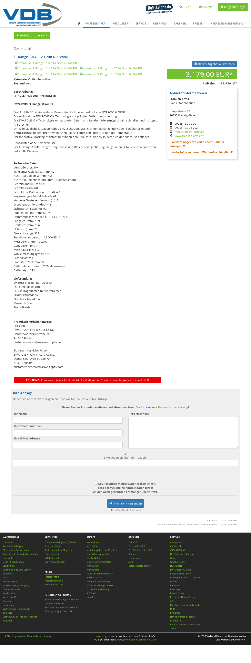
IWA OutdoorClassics (180, 569)
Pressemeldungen (54, 580)
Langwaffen (9, 565)
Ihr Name (20, 414)
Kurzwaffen (8, 557)
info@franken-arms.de (189, 132)
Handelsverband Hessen (182, 616)
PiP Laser (174, 585)
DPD (172, 608)
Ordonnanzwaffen (12, 589)
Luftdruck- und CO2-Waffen (17, 569)
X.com (132, 639)
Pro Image (175, 589)
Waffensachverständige (98, 581)
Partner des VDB (136, 546)
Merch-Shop (93, 546)
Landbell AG (176, 620)
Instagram (122, 639)
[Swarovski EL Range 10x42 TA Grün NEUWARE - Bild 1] (46, 63)
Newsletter (92, 597)
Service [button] (141, 23)
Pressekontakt (52, 576)
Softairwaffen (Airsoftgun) (16, 585)
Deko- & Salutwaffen (13, 561)
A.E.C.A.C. (91, 593)
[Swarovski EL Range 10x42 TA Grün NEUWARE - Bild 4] (46, 74)
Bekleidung (8, 604)
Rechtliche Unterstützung (183, 597)
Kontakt (132, 553)
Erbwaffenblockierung (98, 589)
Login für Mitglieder (55, 561)
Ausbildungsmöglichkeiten (100, 585)
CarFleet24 (175, 546)
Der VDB (132, 542)
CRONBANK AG (178, 550)
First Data (175, 612)
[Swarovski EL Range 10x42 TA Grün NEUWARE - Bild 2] (46, 68)
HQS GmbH (176, 565)
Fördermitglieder (53, 553)
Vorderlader (9, 593)
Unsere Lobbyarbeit (55, 603)
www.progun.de (104, 636)
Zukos (173, 628)
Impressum (134, 557)
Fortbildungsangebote (98, 553)
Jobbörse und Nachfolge (99, 561)
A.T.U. (173, 601)
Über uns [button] (160, 23)
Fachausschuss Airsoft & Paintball (62, 607)
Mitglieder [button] (121, 23)
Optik (6, 577)
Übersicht (8, 542)
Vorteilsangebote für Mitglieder (102, 550)
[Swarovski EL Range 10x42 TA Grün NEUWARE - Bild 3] (111, 68)
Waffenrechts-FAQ (54, 584)
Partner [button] (180, 23)
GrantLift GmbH (178, 561)
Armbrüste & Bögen (13, 546)
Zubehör (7, 601)
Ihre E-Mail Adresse (27, 438)
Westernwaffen (10, 597)
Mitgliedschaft (52, 557)
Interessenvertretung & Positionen (62, 599)
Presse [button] (198, 23)
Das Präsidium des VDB (140, 550)
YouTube (152, 639)
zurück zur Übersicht (33, 35)
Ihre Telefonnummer (28, 426)
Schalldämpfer (10, 581)
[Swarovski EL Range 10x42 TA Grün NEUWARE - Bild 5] (111, 74)
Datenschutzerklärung (173, 407)
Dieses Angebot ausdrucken (216, 64)
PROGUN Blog (94, 557)
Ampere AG (176, 542)
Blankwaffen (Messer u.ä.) (16, 550)
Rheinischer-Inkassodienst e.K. (185, 624)
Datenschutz (34, 636)
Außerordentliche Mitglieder (59, 550)
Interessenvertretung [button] (227, 23)
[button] (79, 23)
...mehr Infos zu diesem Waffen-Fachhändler (200, 152)
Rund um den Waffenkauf (100, 573)
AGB (130, 561)
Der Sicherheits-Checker (182, 553)
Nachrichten (93, 542)
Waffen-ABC (93, 565)
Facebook (141, 639)
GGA (172, 557)
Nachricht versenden (127, 503)
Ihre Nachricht (139, 414)
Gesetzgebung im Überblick (58, 611)
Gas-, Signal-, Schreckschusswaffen (20, 553)
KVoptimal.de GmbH (180, 573)
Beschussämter (94, 577)
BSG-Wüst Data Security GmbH (185, 604)
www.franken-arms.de (189, 136)
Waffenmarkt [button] (95, 23)
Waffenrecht (93, 569)
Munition (7, 573)
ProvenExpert (177, 593)
